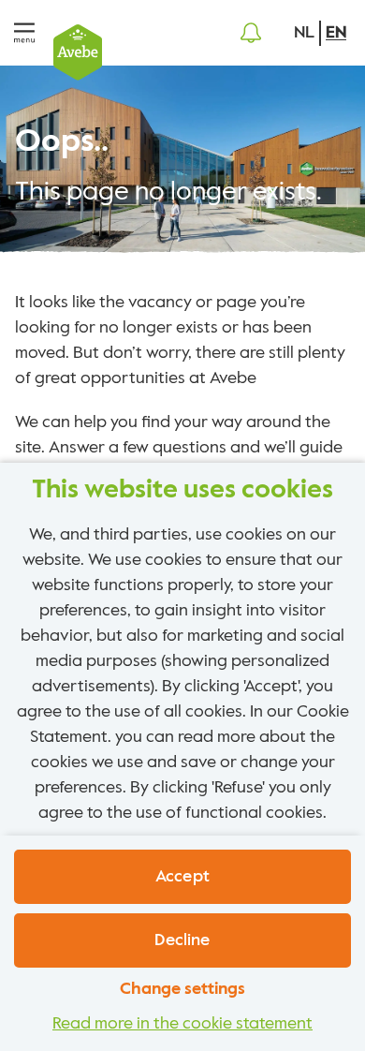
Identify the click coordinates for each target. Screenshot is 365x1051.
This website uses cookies (182, 490)
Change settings (182, 989)
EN (336, 32)
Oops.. (62, 142)
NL (304, 32)
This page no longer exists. (168, 192)
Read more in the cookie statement (182, 1023)
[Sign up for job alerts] (251, 32)
